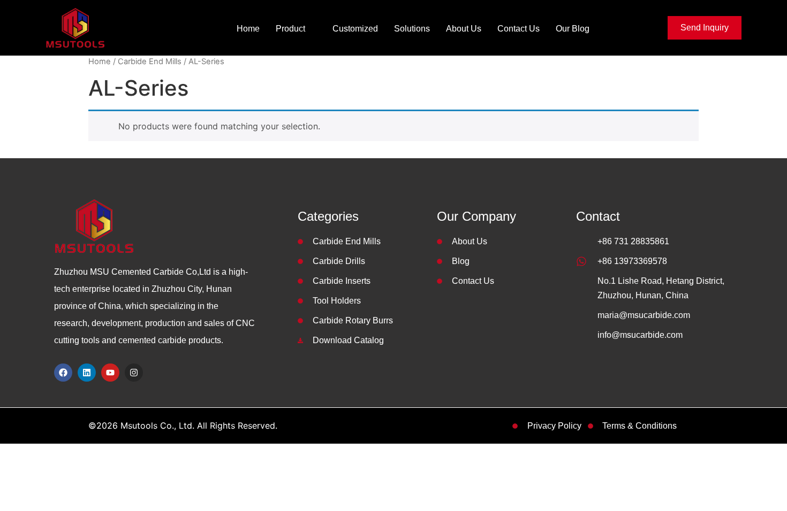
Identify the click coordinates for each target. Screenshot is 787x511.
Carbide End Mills (149, 61)
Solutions (412, 28)
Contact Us (518, 28)
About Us (463, 28)
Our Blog (572, 28)
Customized (355, 28)
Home (248, 28)
